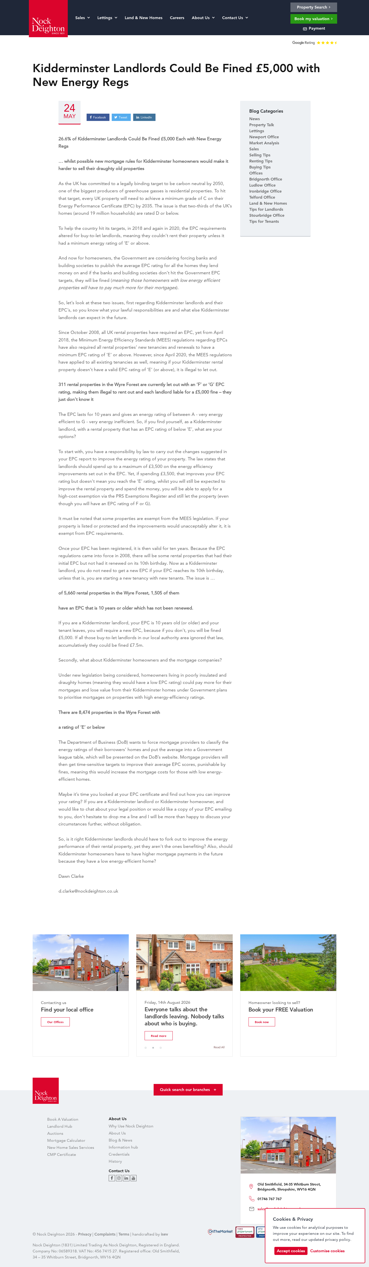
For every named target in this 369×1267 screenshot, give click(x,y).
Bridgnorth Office (265, 179)
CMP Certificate (61, 1154)
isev (164, 1234)
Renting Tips (260, 161)
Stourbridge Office (266, 215)
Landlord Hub (59, 1126)
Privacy (84, 1234)
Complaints (104, 1234)
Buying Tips (260, 167)
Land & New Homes (268, 203)
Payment (316, 28)
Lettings (256, 130)
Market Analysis (264, 143)
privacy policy (337, 1239)
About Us (117, 1133)
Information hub (123, 1147)
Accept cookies (291, 1250)
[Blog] (112, 1178)
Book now (262, 1022)
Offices (256, 173)
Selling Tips (259, 155)
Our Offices (55, 1022)
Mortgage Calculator (66, 1140)
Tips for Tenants (264, 221)
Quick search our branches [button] (188, 1089)
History (115, 1161)
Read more (158, 1036)
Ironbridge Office (265, 191)
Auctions (55, 1133)
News (254, 118)
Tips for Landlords (266, 209)
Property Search (312, 7)
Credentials (119, 1154)
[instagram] (119, 1178)
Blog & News (120, 1140)
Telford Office (262, 197)
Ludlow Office (262, 185)
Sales (254, 149)
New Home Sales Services (70, 1147)
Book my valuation (312, 18)
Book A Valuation (62, 1119)
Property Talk (261, 124)
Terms (123, 1234)
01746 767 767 (270, 1199)
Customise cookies (327, 1250)
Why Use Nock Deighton (131, 1126)
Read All (219, 1047)
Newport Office (264, 137)
